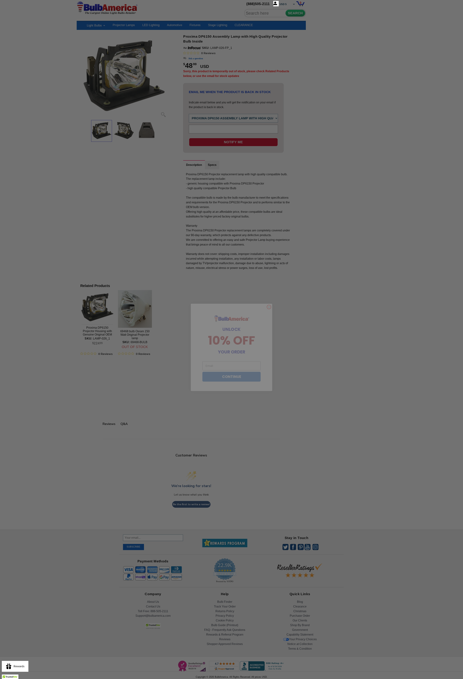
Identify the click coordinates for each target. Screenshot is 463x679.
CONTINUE (231, 368)
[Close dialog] (269, 299)
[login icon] (276, 3)
